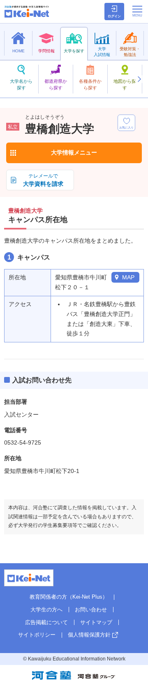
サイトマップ (96, 622)
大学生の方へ (46, 609)
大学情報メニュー (74, 152)
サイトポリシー (37, 635)
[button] (139, 79)
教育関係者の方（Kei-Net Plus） (69, 597)
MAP (128, 277)
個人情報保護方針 (89, 635)
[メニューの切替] (137, 11)
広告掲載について (46, 622)
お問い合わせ (91, 609)
